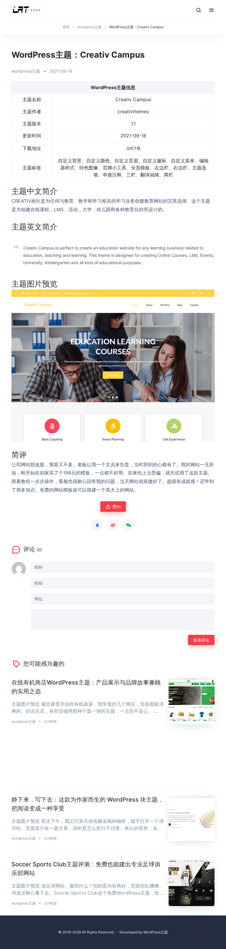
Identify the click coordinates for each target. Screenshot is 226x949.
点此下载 (133, 148)
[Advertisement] (113, 760)
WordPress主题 (155, 932)
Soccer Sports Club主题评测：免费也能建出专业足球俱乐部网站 (85, 869)
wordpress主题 (25, 71)
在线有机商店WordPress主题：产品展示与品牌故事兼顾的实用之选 (86, 687)
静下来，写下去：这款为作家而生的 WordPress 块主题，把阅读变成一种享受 (87, 804)
